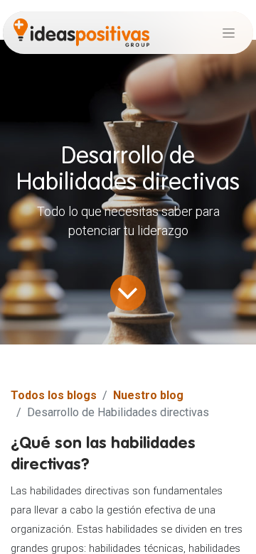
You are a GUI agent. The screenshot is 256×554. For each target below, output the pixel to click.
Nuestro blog (148, 395)
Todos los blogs (54, 395)
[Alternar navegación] (228, 32)
